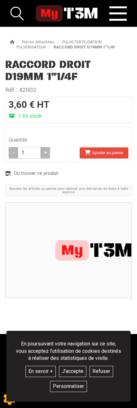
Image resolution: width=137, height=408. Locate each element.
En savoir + (40, 371)
